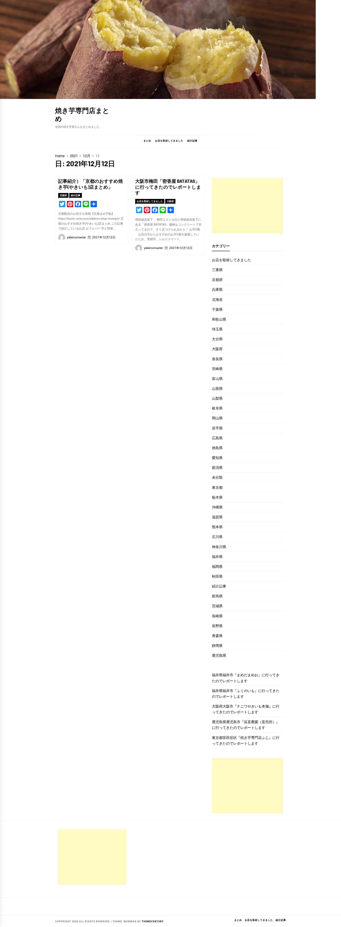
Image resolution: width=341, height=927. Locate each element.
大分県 (217, 339)
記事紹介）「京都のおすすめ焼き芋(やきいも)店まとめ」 (90, 184)
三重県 (217, 270)
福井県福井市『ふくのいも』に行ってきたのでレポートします (245, 694)
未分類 (217, 477)
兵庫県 (217, 289)
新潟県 (217, 467)
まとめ (147, 140)
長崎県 (217, 616)
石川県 (217, 537)
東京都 (217, 487)
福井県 (217, 557)
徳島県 (217, 448)
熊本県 (217, 527)
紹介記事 (192, 140)
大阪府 (170, 201)
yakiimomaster (76, 237)
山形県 (217, 388)
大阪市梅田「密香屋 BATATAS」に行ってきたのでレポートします (168, 187)
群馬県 (217, 596)
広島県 (217, 438)
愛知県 (217, 458)
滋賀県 (217, 517)
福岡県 (217, 566)
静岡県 (217, 645)
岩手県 (217, 428)
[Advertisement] (247, 205)
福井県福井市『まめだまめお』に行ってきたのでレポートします (245, 678)
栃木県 (217, 497)
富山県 (217, 379)
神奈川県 (219, 547)
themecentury (152, 921)
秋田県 (217, 576)
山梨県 (217, 398)
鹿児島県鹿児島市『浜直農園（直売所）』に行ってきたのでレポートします (245, 725)
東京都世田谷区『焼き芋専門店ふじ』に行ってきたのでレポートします (245, 740)
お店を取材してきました (169, 140)
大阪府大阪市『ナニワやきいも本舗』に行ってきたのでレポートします (245, 709)
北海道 (217, 299)
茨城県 (217, 606)
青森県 (217, 636)
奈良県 (217, 359)
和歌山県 (219, 319)
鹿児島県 (219, 655)
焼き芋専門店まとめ (82, 114)
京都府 (63, 195)
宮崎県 (217, 369)
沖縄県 (217, 507)
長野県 (217, 626)
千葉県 (217, 309)
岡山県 (217, 418)
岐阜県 (217, 408)
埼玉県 (217, 329)
